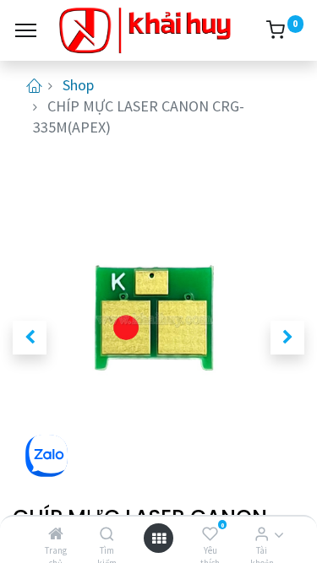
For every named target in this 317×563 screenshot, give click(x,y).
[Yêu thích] (210, 534)
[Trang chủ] (55, 534)
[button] (29, 338)
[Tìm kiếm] (107, 534)
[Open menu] (159, 538)
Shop (78, 85)
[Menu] (26, 30)
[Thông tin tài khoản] (262, 534)
